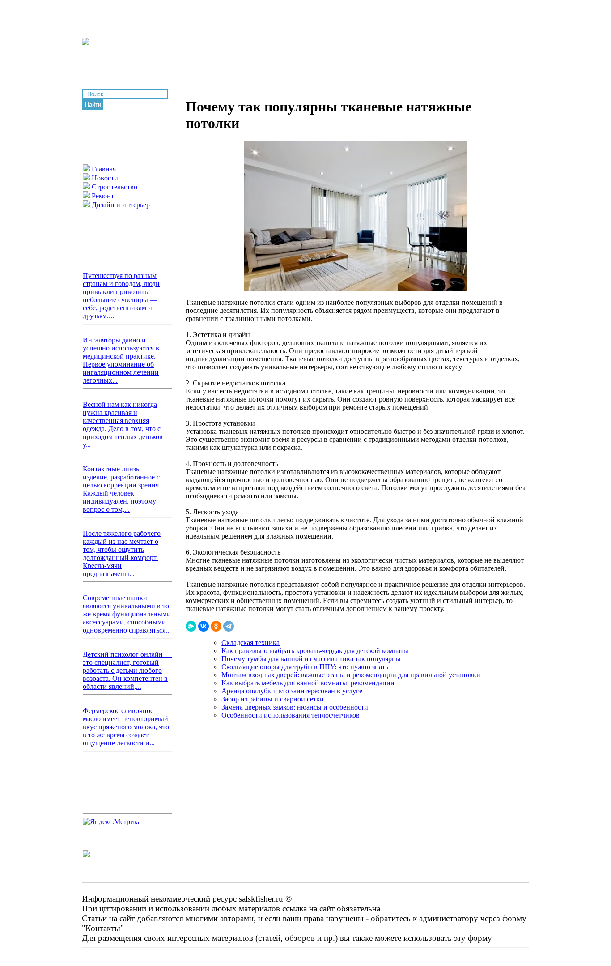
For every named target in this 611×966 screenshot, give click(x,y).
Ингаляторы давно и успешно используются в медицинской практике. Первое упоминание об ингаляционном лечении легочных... (121, 360)
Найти (93, 104)
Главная (103, 169)
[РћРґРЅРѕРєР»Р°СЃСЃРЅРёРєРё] (216, 626)
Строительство (113, 187)
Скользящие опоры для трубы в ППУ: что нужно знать (304, 667)
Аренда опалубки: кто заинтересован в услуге (291, 691)
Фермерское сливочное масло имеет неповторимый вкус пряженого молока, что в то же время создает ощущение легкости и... (126, 727)
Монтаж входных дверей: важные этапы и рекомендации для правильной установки (350, 675)
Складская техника (250, 642)
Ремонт (102, 196)
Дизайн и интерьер (120, 205)
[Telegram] (228, 626)
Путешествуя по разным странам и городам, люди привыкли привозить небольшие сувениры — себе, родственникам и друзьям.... (121, 296)
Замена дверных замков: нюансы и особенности (294, 707)
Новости (104, 178)
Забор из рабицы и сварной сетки (272, 699)
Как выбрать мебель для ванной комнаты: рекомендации (308, 683)
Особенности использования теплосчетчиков (290, 715)
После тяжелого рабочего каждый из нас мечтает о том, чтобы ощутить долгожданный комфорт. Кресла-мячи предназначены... (122, 553)
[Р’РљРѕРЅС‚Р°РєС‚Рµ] (203, 626)
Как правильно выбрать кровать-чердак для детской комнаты (314, 650)
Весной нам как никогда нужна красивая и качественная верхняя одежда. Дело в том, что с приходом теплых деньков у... (123, 425)
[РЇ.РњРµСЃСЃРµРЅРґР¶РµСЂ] (191, 626)
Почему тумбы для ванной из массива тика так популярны (311, 659)
